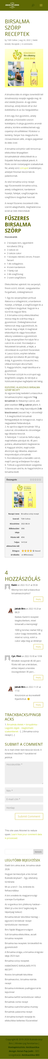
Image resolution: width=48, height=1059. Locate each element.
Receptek (15, 44)
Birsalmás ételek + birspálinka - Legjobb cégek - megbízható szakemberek (21, 728)
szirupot (24, 168)
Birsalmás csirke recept (16, 1001)
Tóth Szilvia (12, 40)
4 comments (27, 44)
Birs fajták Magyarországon (19, 929)
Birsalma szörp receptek (17, 960)
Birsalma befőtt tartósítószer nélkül (23, 997)
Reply (38, 599)
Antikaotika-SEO (30, 1055)
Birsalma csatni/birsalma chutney (21, 1006)
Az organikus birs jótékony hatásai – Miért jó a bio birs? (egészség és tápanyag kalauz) (23, 908)
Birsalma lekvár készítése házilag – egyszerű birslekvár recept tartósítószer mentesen (22, 920)
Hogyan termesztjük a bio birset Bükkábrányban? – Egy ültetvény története (21, 878)
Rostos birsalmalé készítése (19, 974)
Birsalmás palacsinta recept (18, 1011)
